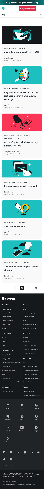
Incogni (4, 338)
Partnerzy (26, 338)
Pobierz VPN (6, 378)
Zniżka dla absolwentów (30, 349)
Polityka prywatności (8, 484)
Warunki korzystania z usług (26, 484)
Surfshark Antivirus (7, 320)
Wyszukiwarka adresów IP (31, 370)
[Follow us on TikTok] (4, 459)
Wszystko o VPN (18, 48)
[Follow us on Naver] (11, 459)
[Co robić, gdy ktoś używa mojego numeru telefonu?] (22, 122)
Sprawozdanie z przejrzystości (32, 324)
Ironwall (4, 341)
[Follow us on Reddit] (38, 452)
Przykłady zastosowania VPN (11, 362)
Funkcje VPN (6, 359)
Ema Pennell (9, 192)
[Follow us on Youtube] (31, 452)
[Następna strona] (40, 288)
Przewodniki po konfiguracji (31, 395)
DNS (24, 362)
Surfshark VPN (6, 309)
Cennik (4, 328)
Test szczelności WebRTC (31, 378)
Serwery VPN (6, 366)
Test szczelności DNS (30, 374)
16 (27, 288)
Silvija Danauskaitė (11, 151)
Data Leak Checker (29, 382)
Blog (6, 48)
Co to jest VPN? (6, 355)
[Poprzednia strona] (3, 288)
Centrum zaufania (28, 317)
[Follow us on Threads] (18, 452)
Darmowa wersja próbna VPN (11, 382)
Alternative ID (6, 313)
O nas (24, 309)
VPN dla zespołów (7, 391)
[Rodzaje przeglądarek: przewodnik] (22, 168)
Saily (3, 345)
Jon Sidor (8, 105)
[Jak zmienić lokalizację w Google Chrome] (22, 249)
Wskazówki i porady (19, 136)
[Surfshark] (3, 8)
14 (17, 288)
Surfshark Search (7, 324)
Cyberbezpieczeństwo (20, 88)
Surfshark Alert (6, 317)
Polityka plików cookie (9, 481)
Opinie (4, 374)
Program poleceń (28, 353)
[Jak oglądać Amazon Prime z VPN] (22, 35)
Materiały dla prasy (29, 313)
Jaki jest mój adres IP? (30, 366)
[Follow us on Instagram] (24, 452)
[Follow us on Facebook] (4, 452)
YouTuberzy (26, 341)
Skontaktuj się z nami (29, 328)
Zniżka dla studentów (29, 345)
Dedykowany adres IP (8, 370)
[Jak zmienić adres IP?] (22, 209)
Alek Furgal (8, 58)
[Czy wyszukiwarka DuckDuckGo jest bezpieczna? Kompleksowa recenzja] (22, 75)
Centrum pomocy (28, 391)
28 (36, 288)
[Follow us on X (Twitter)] (11, 452)
